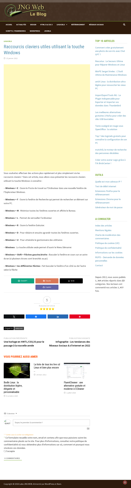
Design (33, 24)
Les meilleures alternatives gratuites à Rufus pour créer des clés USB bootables (110, 116)
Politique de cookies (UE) (107, 243)
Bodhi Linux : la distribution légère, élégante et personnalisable (13, 387)
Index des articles (103, 225)
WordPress (35, 31)
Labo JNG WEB (25, 484)
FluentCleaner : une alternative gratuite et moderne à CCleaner (74, 385)
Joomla (47, 31)
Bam (59, 484)
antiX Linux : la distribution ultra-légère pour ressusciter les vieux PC (110, 85)
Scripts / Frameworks (16, 31)
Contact (99, 265)
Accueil (9, 24)
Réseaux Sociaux (96, 24)
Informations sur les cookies (108, 252)
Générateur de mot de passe (108, 207)
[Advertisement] (47, 82)
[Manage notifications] (125, 482)
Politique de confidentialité (108, 247)
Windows (19, 328)
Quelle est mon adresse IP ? (108, 181)
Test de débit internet (105, 186)
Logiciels (61, 24)
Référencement (78, 24)
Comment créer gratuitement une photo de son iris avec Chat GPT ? (110, 51)
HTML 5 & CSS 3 (46, 24)
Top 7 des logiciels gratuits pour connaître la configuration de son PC (111, 139)
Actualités (21, 24)
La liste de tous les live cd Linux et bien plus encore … (47, 367)
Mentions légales (103, 230)
